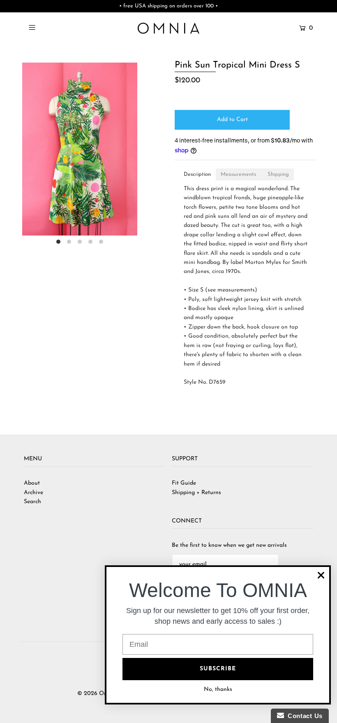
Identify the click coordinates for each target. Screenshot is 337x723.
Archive (33, 493)
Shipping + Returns (196, 493)
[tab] (197, 174)
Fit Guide (184, 483)
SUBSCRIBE (218, 669)
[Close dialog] (321, 575)
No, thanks (218, 689)
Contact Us (303, 715)
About (32, 483)
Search (32, 502)
